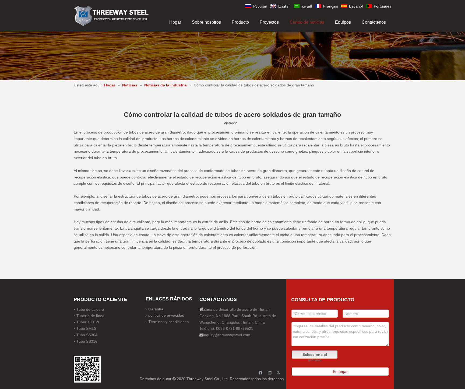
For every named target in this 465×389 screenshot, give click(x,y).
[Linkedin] (269, 372)
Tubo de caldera (90, 309)
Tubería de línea (90, 316)
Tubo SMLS (86, 328)
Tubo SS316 (86, 341)
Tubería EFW (87, 322)
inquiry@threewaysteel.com (226, 335)
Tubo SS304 (86, 335)
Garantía (155, 309)
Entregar (340, 371)
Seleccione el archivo (314, 355)
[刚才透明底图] (111, 15)
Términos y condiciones (168, 322)
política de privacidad (166, 315)
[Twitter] (279, 372)
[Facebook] (260, 372)
